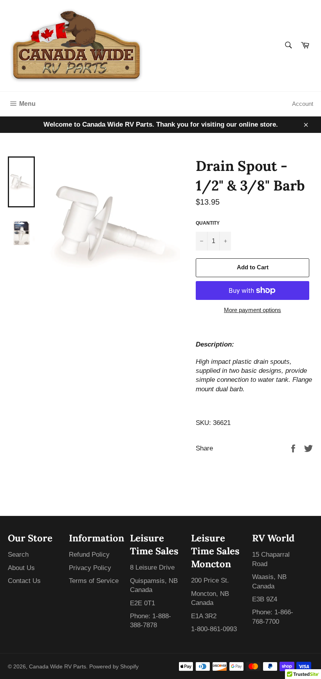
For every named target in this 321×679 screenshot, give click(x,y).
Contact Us (24, 581)
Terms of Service (94, 581)
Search (18, 554)
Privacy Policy (90, 568)
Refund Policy (89, 554)
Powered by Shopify (114, 667)
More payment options (252, 310)
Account (302, 103)
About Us (21, 568)
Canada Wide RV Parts (57, 667)
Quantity (208, 223)
